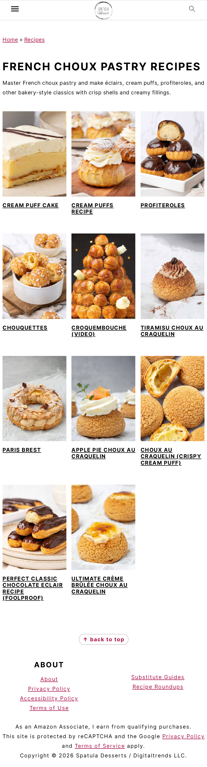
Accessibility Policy (49, 698)
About (49, 679)
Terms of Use (49, 708)
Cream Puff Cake (31, 205)
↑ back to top (103, 639)
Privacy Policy (49, 689)
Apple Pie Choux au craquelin (103, 453)
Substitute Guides (158, 677)
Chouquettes (25, 328)
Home (10, 39)
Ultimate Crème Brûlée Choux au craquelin (99, 585)
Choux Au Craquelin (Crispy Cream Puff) (171, 456)
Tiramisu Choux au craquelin (172, 331)
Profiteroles (163, 205)
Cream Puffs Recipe (92, 208)
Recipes (34, 39)
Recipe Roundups (158, 687)
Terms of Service (100, 746)
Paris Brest (22, 450)
